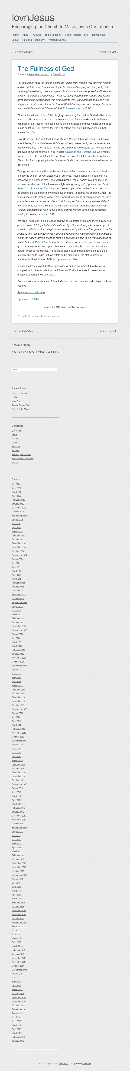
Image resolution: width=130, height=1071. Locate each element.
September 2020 (19, 709)
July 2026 (16, 483)
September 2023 (19, 602)
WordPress (63, 1063)
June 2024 (16, 566)
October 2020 (18, 705)
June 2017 (16, 839)
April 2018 (16, 799)
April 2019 (16, 756)
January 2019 (18, 768)
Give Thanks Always (21, 409)
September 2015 (19, 922)
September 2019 (19, 740)
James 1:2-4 (46, 214)
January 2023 (18, 622)
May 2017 (16, 843)
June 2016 (16, 886)
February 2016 (18, 902)
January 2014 (18, 993)
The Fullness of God (45, 68)
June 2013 (16, 1021)
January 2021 (18, 693)
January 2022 (18, 653)
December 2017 (19, 815)
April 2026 (16, 495)
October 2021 (18, 661)
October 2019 (18, 736)
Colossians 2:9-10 (87, 147)
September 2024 (19, 555)
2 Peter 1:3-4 (40, 242)
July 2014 (16, 977)
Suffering (16, 450)
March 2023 (17, 614)
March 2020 (17, 724)
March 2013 (17, 1032)
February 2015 (18, 949)
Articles (37, 34)
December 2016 (19, 863)
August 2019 (17, 744)
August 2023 (17, 606)
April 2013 (16, 1028)
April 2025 (16, 527)
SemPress (86, 1063)
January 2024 (18, 586)
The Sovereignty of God (22, 458)
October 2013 (18, 1005)
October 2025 (18, 511)
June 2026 (16, 487)
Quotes (15, 442)
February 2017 (18, 855)
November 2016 (19, 866)
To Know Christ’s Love (22, 51)
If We (14, 397)
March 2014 (17, 989)
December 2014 (19, 957)
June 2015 (16, 934)
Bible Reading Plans (76, 34)
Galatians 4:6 (72, 152)
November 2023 (19, 594)
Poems (15, 438)
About (26, 34)
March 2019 (17, 760)
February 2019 (18, 764)
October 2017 (18, 823)
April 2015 (16, 942)
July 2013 (16, 1017)
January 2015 (18, 953)
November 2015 (19, 914)
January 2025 (18, 539)
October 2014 (18, 965)
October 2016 (18, 870)
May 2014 (16, 981)
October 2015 (18, 918)
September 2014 (19, 969)
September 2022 (19, 630)
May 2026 (16, 491)
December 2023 (19, 590)
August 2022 (17, 633)
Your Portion (17, 401)
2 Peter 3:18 (35, 188)
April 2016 (16, 894)
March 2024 (17, 578)
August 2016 (17, 878)
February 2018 (18, 807)
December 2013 (19, 997)
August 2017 (17, 831)
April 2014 (16, 985)
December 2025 (19, 507)
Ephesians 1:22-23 (28, 299)
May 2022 (16, 641)
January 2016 (18, 906)
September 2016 (19, 874)
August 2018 (17, 788)
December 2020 (19, 697)
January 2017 (18, 859)
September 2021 (19, 665)
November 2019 (19, 732)
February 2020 (18, 728)
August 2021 (17, 669)
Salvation (16, 446)
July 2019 (16, 748)
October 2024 (18, 551)
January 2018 (18, 811)
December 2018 (19, 772)
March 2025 (17, 531)
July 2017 (16, 835)
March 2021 (17, 685)
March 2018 (17, 803)
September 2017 (19, 827)
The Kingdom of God (21, 454)
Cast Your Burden (20, 393)
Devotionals (99, 34)
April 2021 (16, 681)
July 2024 (16, 562)
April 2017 (16, 847)
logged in (31, 351)
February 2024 (18, 582)
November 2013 (19, 1001)
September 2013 (19, 1009)
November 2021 (19, 657)
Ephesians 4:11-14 (67, 259)
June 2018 (16, 791)
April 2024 (16, 574)
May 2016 (16, 890)
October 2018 (18, 780)
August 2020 (17, 712)
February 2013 (18, 1036)
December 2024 (19, 543)
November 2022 (19, 626)
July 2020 (16, 716)
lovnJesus (33, 16)
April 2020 (16, 720)
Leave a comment (50, 316)
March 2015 (17, 945)
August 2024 (17, 558)
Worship (15, 462)
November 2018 (19, 776)
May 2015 (16, 938)
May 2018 (16, 795)
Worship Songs (57, 40)
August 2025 (17, 519)
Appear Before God (20, 405)
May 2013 (16, 1024)
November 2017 (19, 819)
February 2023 (18, 618)
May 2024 (16, 570)
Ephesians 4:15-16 (97, 184)
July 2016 (16, 882)
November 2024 (19, 547)
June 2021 (16, 673)
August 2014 (17, 973)
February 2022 (18, 649)
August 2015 (17, 926)
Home (15, 34)
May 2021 (16, 677)
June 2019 (16, 752)
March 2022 (17, 645)
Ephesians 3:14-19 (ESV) (77, 108)
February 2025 (18, 535)
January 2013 (18, 1040)
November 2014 (19, 961)
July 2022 (16, 637)
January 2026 (18, 503)
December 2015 (19, 910)
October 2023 (18, 598)
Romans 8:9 (88, 152)
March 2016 (17, 898)
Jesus (15, 40)
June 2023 (16, 610)
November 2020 (19, 701)
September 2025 (19, 515)
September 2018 (19, 784)
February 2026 (18, 499)
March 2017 (17, 851)
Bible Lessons (53, 34)
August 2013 (17, 1013)
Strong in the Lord (109, 51)
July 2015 (16, 930)
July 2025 (16, 523)
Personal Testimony (33, 40)
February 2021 (18, 689)
